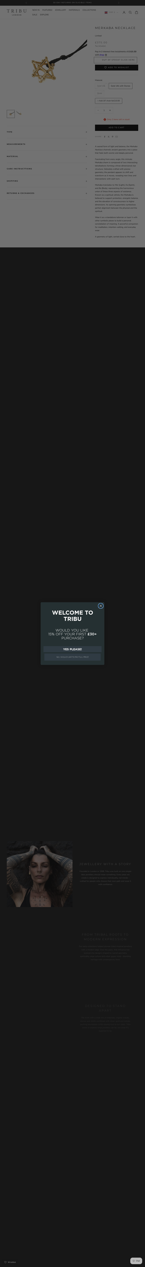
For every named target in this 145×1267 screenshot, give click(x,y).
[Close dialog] (100, 605)
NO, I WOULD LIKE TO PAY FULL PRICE (72, 657)
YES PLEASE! (72, 649)
